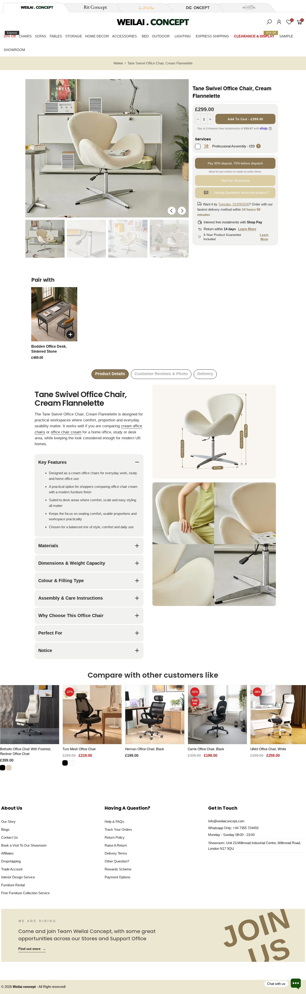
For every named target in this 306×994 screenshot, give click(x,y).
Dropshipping (11, 861)
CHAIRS (25, 36)
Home (118, 63)
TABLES (55, 36)
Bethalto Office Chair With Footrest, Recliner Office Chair (25, 751)
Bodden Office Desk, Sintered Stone (49, 348)
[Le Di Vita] (143, 7)
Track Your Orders (118, 829)
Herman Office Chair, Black (144, 748)
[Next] (182, 211)
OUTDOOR (161, 36)
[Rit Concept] (92, 7)
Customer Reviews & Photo (161, 373)
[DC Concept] (195, 7)
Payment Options (117, 877)
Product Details (110, 373)
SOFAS (40, 36)
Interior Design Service (18, 877)
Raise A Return (116, 845)
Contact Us (9, 837)
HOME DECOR (97, 36)
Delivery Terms (116, 853)
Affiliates (7, 853)
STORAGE (73, 36)
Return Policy (115, 837)
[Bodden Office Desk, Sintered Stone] (54, 314)
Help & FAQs (114, 821)
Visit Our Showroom (235, 180)
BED (145, 36)
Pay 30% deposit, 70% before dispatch (235, 163)
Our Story (8, 821)
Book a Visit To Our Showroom (24, 845)
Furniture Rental (13, 885)
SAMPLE (286, 36)
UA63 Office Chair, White (268, 748)
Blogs (5, 829)
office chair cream (66, 432)
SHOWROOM (14, 50)
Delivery (205, 373)
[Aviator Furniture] (246, 7)
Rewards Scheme (118, 869)
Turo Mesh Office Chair (79, 748)
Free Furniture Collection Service (25, 893)
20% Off (10, 34)
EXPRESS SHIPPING (212, 36)
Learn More (247, 229)
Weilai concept (25, 987)
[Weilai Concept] (37, 7)
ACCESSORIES (124, 36)
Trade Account (11, 869)
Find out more (32, 949)
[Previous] (172, 211)
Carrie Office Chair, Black (206, 748)
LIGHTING (183, 36)
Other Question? (117, 861)
